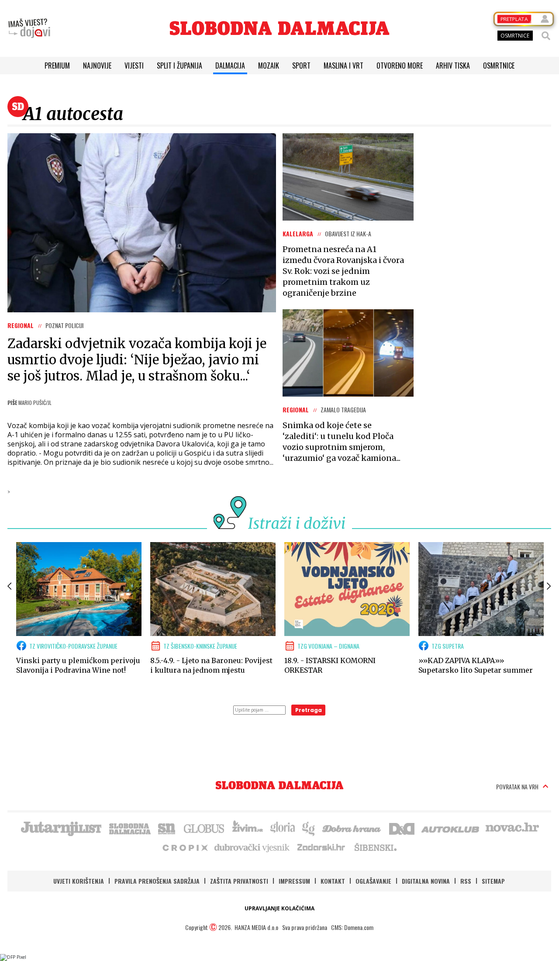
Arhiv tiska (453, 65)
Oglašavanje (373, 880)
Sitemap (493, 880)
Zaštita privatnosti (239, 880)
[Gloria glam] (309, 828)
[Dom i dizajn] (402, 828)
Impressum (294, 880)
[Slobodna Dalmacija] (279, 28)
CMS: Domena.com (352, 927)
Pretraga (308, 710)
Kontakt (333, 880)
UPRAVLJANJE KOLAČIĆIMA (279, 908)
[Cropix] (184, 847)
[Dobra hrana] (352, 828)
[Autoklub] (450, 828)
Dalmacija (230, 65)
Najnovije (97, 65)
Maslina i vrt (343, 65)
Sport (301, 65)
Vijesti (134, 65)
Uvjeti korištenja (78, 880)
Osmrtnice (498, 65)
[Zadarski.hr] (321, 847)
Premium (57, 65)
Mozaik (268, 65)
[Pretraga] (546, 36)
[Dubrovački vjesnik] (252, 847)
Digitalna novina (426, 880)
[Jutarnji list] (61, 828)
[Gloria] (282, 828)
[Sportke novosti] (167, 828)
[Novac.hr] (512, 828)
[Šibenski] (375, 847)
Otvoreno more (399, 65)
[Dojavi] (29, 28)
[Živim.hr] (247, 828)
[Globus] (204, 828)
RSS (465, 880)
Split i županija (179, 65)
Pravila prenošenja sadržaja (157, 880)
